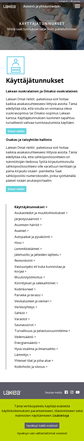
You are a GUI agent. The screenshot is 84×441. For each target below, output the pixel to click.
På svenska (75, 1)
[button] (60, 6)
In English (63, 1)
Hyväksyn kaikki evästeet (42, 425)
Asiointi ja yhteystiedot (41, 6)
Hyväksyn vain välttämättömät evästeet (42, 433)
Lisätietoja (61, 415)
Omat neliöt (16, 131)
